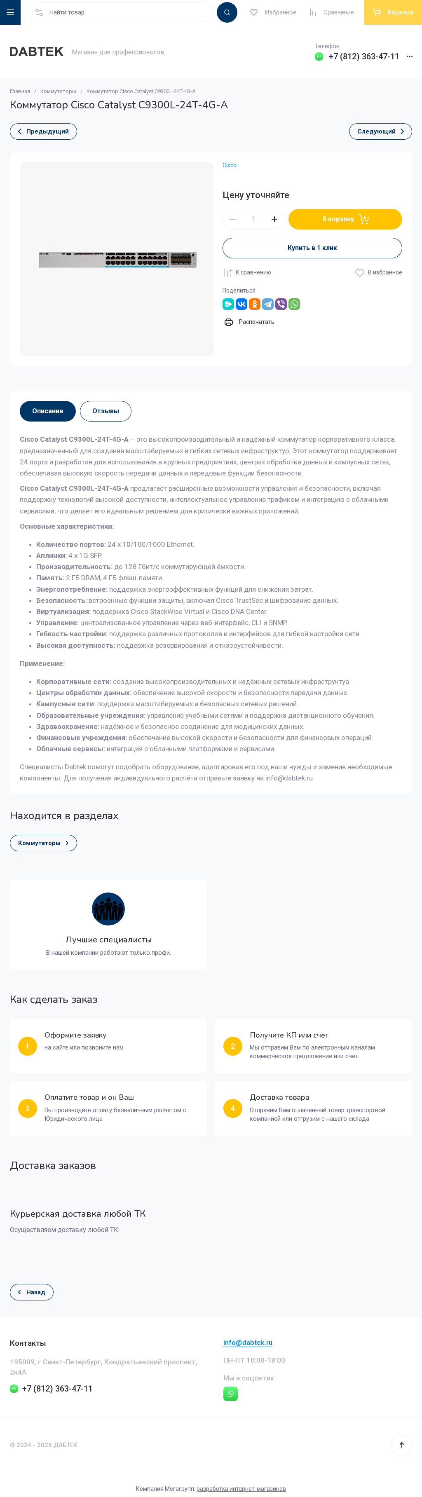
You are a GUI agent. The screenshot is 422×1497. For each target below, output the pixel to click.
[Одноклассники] (254, 304)
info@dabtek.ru (247, 1342)
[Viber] (281, 304)
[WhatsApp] (294, 304)
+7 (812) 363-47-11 (364, 56)
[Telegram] (268, 304)
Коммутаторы (58, 91)
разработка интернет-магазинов (241, 1488)
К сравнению (253, 272)
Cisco (230, 165)
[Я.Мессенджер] (228, 304)
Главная (20, 91)
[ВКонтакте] (241, 304)
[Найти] (227, 12)
